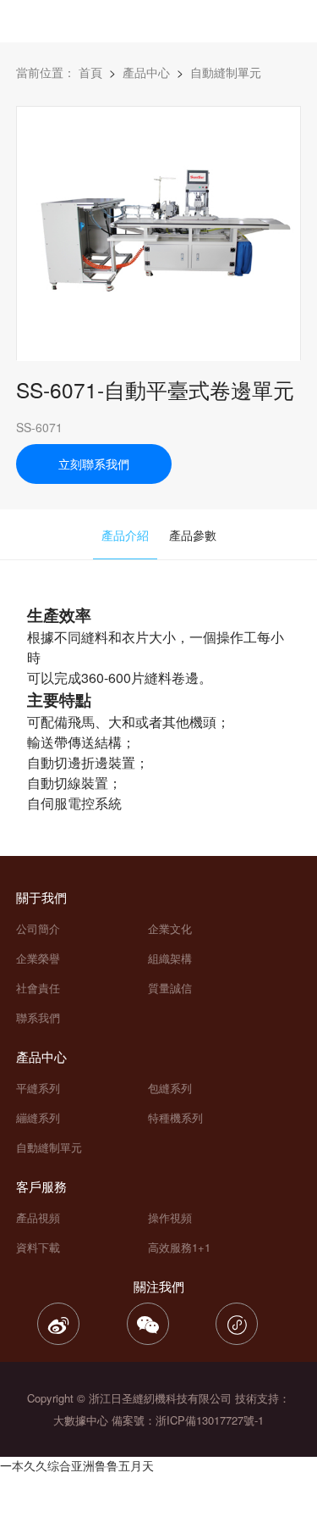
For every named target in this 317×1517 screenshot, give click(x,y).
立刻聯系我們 (93, 463)
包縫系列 (170, 1088)
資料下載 (38, 1247)
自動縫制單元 (49, 1147)
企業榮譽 (38, 958)
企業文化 (170, 928)
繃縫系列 (38, 1117)
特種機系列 (175, 1117)
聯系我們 (38, 1017)
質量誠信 (170, 988)
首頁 (90, 72)
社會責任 (38, 988)
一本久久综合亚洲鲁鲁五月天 (77, 1465)
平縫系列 (38, 1088)
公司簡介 (38, 928)
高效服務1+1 (179, 1247)
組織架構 (170, 958)
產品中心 (146, 72)
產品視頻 (38, 1217)
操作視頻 (170, 1217)
